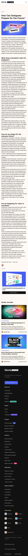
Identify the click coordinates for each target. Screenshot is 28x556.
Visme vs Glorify (8, 481)
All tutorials (7, 390)
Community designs (9, 505)
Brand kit (7, 457)
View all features (9, 438)
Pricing (6, 409)
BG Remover (7, 441)
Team (6, 411)
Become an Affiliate (9, 425)
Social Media (8, 494)
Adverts (6, 497)
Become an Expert (9, 431)
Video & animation (9, 463)
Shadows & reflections (10, 452)
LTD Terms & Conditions (10, 549)
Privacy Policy (8, 554)
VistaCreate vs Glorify (10, 479)
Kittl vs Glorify (8, 476)
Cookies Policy (18, 554)
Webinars (7, 396)
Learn (2, 11)
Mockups (7, 447)
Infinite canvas (8, 449)
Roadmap (7, 401)
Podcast (6, 398)
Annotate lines (8, 444)
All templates (8, 489)
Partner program (8, 423)
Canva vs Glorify (8, 473)
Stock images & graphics (10, 455)
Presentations (8, 503)
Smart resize (7, 460)
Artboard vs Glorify (9, 471)
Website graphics (9, 500)
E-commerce (7, 492)
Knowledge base (8, 393)
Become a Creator (9, 428)
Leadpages (7, 414)
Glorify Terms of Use (9, 544)
